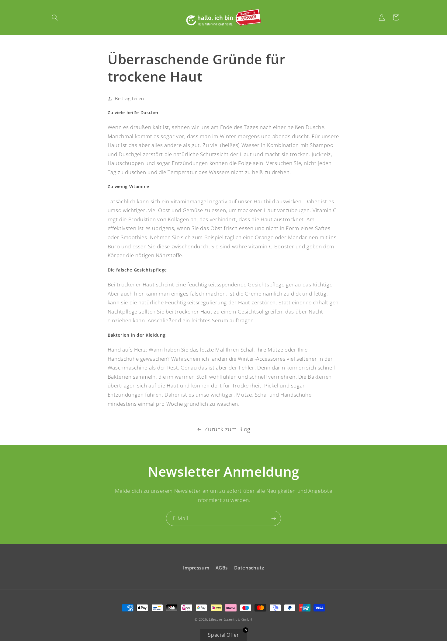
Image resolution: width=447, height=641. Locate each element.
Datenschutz (249, 568)
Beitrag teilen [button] (129, 98)
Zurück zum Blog (227, 429)
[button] (55, 17)
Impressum (196, 568)
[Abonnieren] (274, 518)
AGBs (222, 568)
